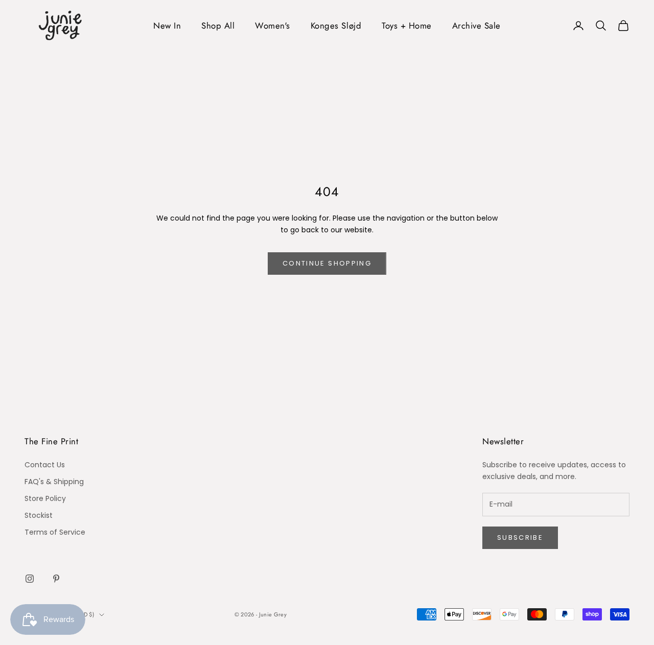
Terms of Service (55, 532)
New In (167, 25)
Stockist (39, 515)
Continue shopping (327, 263)
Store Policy (45, 498)
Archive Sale (476, 25)
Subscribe (520, 537)
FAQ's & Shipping (54, 481)
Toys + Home (407, 25)
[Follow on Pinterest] (56, 579)
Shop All (218, 25)
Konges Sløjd (336, 25)
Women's (272, 25)
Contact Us (45, 465)
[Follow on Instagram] (30, 579)
